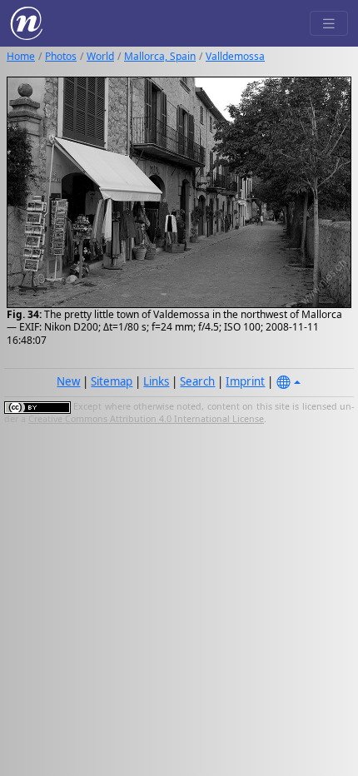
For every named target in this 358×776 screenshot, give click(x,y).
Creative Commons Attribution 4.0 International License (146, 419)
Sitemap (111, 381)
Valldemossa (235, 56)
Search (197, 381)
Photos (61, 56)
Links (156, 381)
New (68, 381)
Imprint (245, 381)
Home (21, 56)
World (100, 56)
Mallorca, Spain (160, 56)
